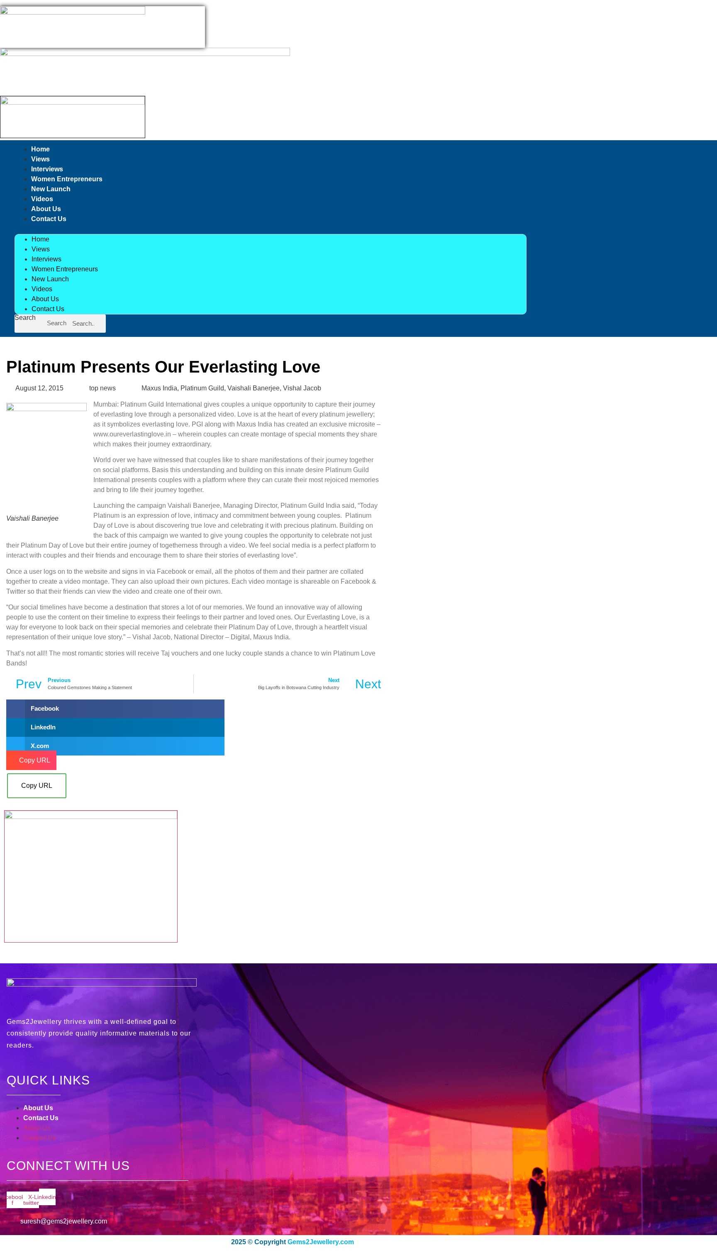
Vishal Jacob (302, 388)
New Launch (51, 189)
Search (25, 317)
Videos (42, 198)
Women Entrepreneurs (66, 179)
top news (102, 388)
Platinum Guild (202, 388)
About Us (46, 208)
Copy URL (36, 785)
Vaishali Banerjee (253, 388)
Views (40, 159)
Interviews (47, 169)
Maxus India (159, 388)
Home (40, 149)
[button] (271, 229)
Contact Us (48, 218)
